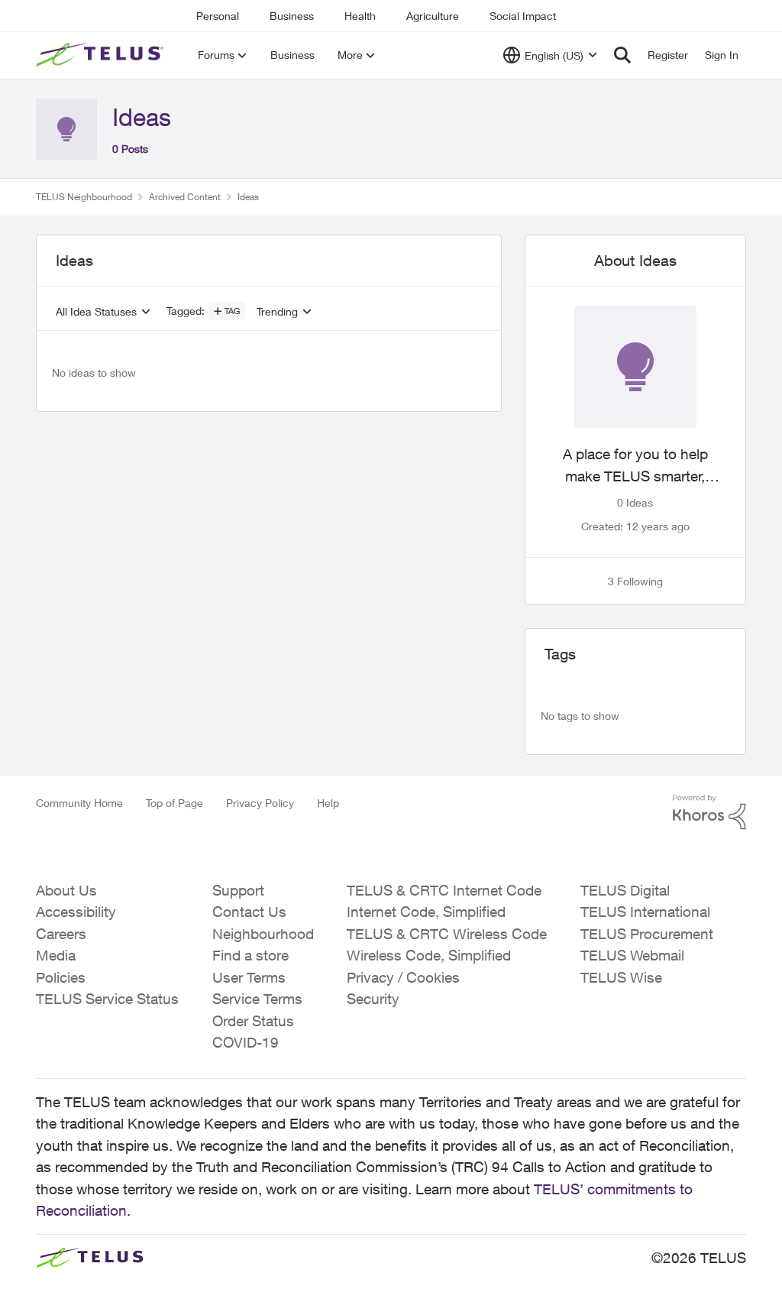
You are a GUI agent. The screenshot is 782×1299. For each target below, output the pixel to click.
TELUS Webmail (632, 955)
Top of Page (174, 802)
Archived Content (185, 196)
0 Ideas (635, 502)
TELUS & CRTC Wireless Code (447, 933)
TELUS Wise (621, 977)
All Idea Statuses (96, 312)
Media (56, 955)
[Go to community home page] (101, 55)
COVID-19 (245, 1042)
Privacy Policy (260, 802)
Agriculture (432, 15)
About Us (66, 890)
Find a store (250, 955)
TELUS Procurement (646, 933)
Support (238, 890)
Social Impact (523, 15)
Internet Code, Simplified (426, 911)
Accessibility (76, 911)
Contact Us (249, 911)
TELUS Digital (625, 890)
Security (373, 998)
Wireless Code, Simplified (429, 955)
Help (328, 802)
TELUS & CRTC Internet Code (444, 890)
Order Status (253, 1020)
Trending (277, 312)
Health (360, 15)
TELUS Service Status (107, 998)
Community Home (79, 802)
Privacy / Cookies (403, 977)
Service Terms (257, 998)
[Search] (622, 55)
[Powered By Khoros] (709, 812)
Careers (61, 933)
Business (292, 15)
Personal (217, 15)
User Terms (249, 977)
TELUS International (645, 911)
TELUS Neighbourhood (84, 196)
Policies (61, 977)
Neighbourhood (263, 933)
